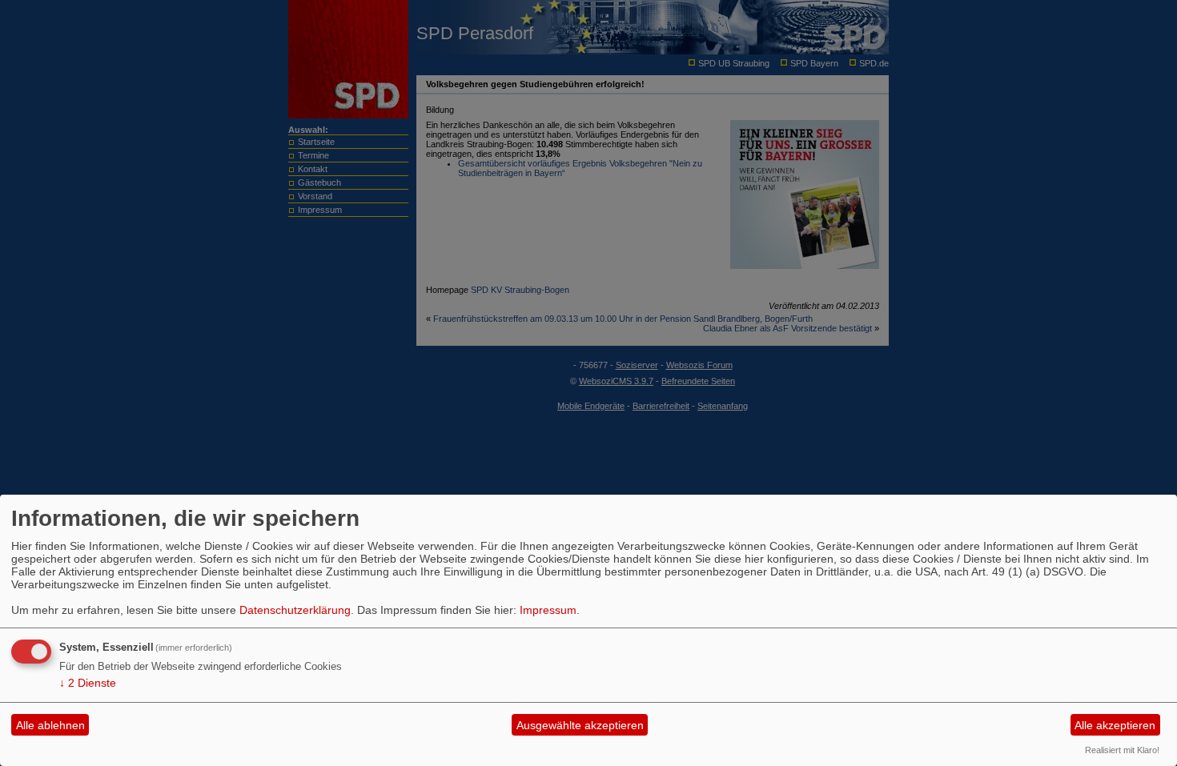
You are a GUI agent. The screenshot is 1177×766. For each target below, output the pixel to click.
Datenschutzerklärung (295, 610)
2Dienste (87, 682)
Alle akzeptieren (1115, 725)
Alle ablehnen (50, 725)
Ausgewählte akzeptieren (580, 725)
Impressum (548, 610)
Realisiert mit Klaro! (1122, 750)
